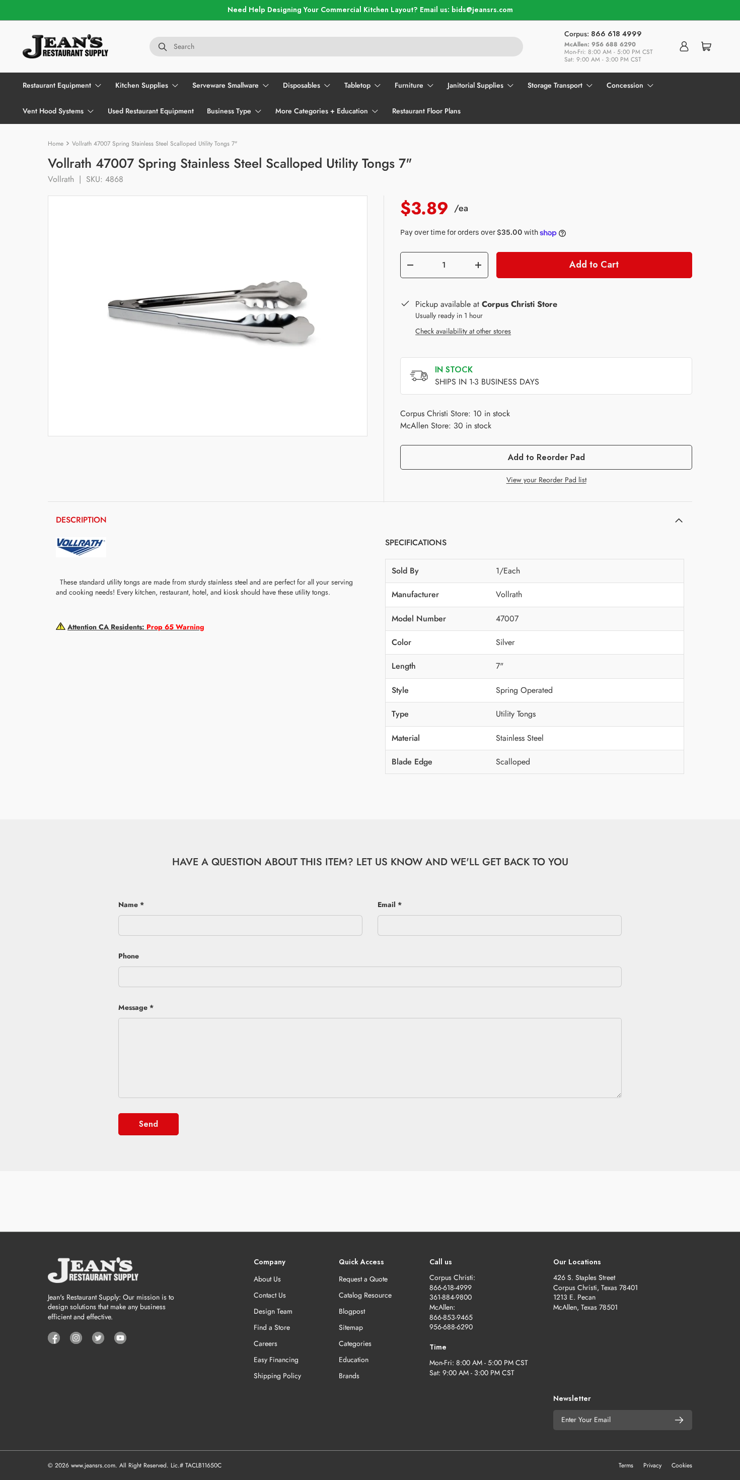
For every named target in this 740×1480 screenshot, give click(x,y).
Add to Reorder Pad (546, 457)
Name (128, 904)
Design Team (273, 1311)
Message (132, 1007)
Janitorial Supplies (475, 85)
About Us (267, 1279)
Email (387, 904)
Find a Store (272, 1327)
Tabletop (357, 85)
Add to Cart (594, 264)
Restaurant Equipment (57, 85)
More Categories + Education (321, 111)
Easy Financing (276, 1360)
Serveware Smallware (225, 85)
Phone (128, 956)
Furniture (409, 85)
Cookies (682, 1465)
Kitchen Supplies (141, 85)
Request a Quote (363, 1279)
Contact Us (270, 1295)
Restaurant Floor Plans (426, 111)
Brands (349, 1376)
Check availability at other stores (463, 331)
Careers (265, 1343)
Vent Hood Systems (53, 111)
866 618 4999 (616, 34)
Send (148, 1124)
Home (55, 143)
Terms (626, 1465)
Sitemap (351, 1327)
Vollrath (61, 179)
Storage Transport (555, 85)
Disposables (301, 85)
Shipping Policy (277, 1376)
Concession (625, 85)
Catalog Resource (365, 1295)
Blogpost (352, 1311)
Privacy (652, 1465)
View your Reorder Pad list (546, 480)
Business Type (229, 111)
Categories (355, 1343)
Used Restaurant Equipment (151, 111)
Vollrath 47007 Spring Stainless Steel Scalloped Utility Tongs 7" (155, 143)
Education (353, 1360)
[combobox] (336, 46)
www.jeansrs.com (93, 1465)
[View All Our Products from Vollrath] (81, 542)
